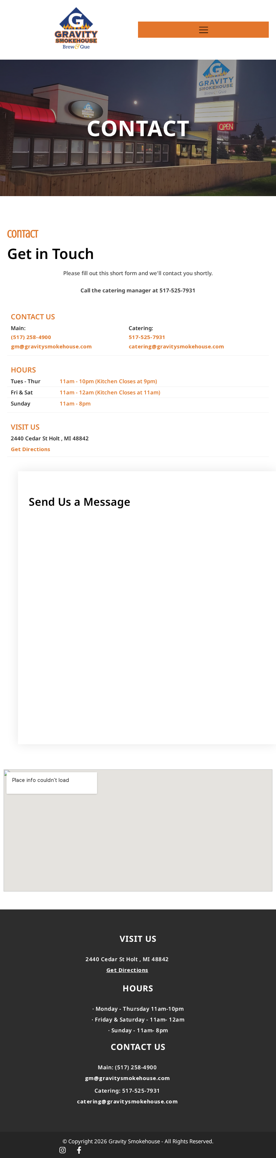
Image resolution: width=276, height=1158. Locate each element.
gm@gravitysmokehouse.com (51, 346)
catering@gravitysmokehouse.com (176, 346)
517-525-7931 (147, 337)
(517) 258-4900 (31, 337)
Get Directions (30, 449)
